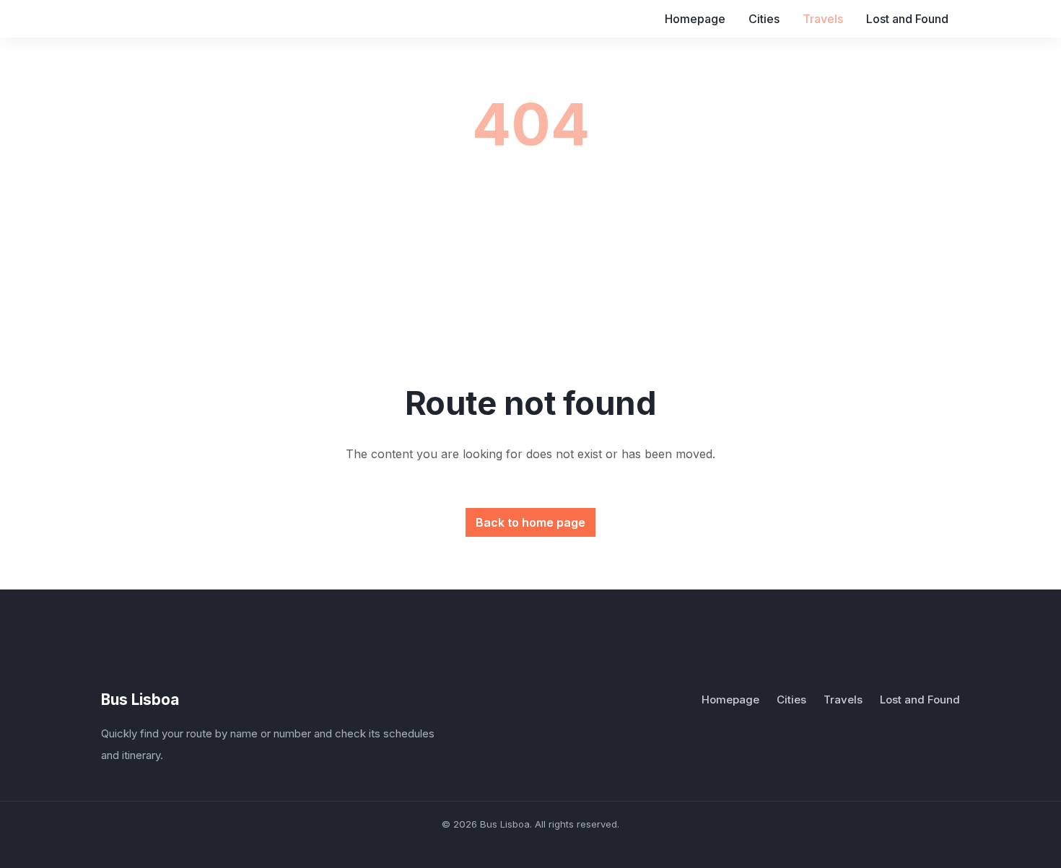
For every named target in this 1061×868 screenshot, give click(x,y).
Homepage (695, 19)
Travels (823, 19)
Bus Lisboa (140, 700)
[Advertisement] (534, 277)
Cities (764, 19)
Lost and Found (907, 19)
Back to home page (530, 522)
